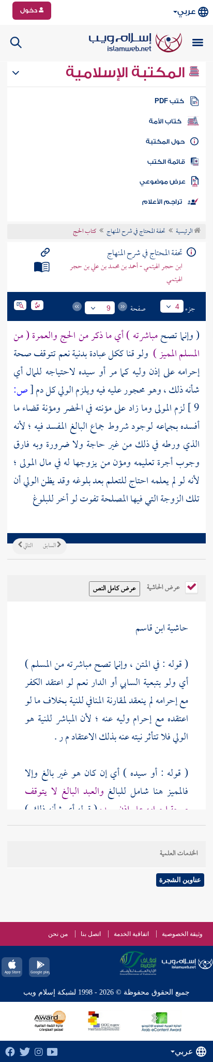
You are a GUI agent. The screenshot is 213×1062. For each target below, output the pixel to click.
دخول (29, 10)
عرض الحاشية (164, 586)
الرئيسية (185, 232)
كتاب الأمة (165, 121)
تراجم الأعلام (162, 201)
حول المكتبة (165, 141)
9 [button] (108, 308)
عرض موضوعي (163, 181)
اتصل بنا (91, 934)
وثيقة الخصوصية (182, 934)
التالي (27, 546)
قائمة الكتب (166, 161)
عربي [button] (186, 11)
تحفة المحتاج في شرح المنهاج (135, 232)
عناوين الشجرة (180, 880)
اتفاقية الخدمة (131, 934)
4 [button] (177, 306)
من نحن (58, 934)
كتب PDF (169, 101)
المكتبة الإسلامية (127, 72)
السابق (50, 546)
